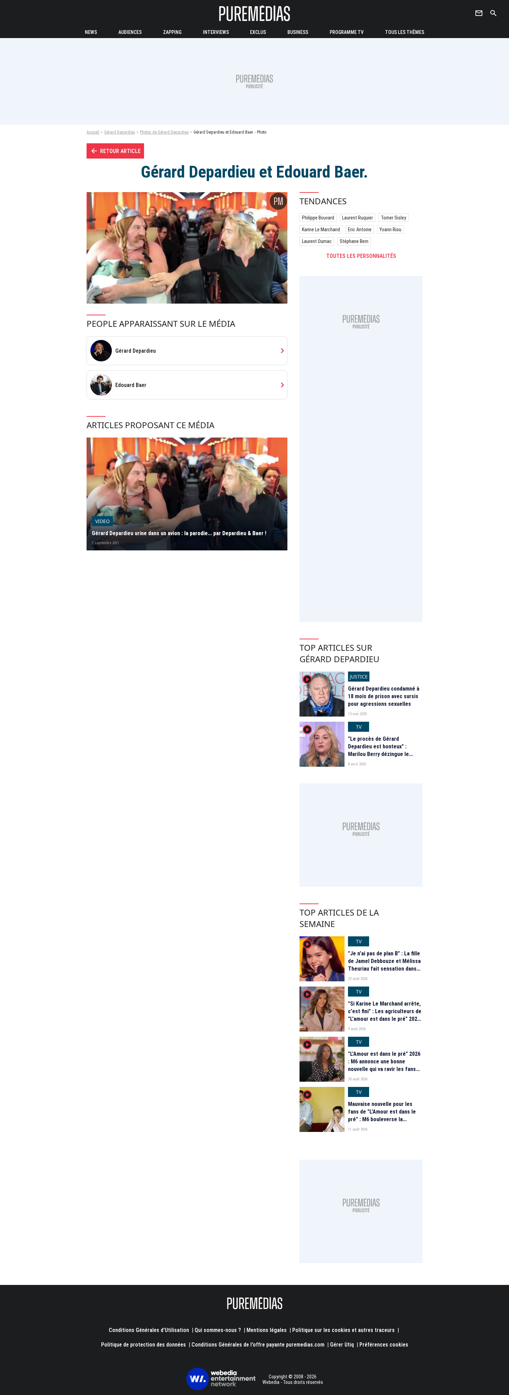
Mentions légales (267, 1330)
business (297, 32)
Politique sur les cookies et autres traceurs (343, 1330)
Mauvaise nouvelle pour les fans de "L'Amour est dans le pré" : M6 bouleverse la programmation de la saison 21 (384, 1116)
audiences (130, 32)
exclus (258, 32)
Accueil (93, 132)
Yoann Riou (390, 229)
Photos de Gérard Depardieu (164, 132)
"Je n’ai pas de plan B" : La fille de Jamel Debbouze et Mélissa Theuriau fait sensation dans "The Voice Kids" (384, 965)
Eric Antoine (360, 229)
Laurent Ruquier (357, 217)
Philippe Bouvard (318, 217)
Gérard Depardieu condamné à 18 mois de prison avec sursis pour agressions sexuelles (383, 696)
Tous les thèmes (404, 32)
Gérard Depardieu (119, 132)
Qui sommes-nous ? (218, 1330)
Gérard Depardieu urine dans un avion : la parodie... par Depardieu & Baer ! (179, 533)
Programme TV (347, 32)
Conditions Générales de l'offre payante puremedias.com (257, 1344)
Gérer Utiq (342, 1344)
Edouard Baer (130, 385)
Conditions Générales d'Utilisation (149, 1330)
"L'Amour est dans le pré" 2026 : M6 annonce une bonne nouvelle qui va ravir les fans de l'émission (384, 1065)
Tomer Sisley (393, 217)
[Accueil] (254, 13)
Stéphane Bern (354, 241)
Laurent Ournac (317, 241)
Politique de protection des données (143, 1344)
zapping (172, 32)
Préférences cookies (383, 1344)
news (91, 32)
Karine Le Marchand (321, 229)
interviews (216, 32)
